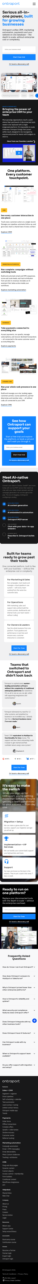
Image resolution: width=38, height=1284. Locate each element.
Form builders (7, 1177)
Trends (4, 1113)
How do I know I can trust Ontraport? (19, 967)
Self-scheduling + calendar (11, 1099)
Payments (6, 1118)
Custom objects (8, 1171)
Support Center (7, 1229)
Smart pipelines (7, 1096)
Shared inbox (7, 1193)
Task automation (8, 1102)
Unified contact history (10, 1108)
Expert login (6, 1256)
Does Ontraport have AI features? (19, 1033)
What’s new (6, 1226)
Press (4, 1209)
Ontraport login (7, 1259)
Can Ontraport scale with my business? (19, 1043)
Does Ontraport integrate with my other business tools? (19, 1023)
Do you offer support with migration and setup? (19, 1066)
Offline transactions (9, 1124)
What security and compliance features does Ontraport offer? (19, 1011)
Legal (4, 1218)
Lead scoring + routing (10, 1105)
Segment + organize (9, 1094)
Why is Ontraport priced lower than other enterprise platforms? (19, 988)
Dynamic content (8, 1168)
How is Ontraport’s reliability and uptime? (19, 1000)
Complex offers (7, 1127)
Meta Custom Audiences (11, 1155)
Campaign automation (10, 1146)
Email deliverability (9, 1152)
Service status (7, 1215)
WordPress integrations (10, 1182)
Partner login (6, 1253)
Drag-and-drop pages (10, 1165)
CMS (4, 1162)
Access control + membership (12, 1174)
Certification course (9, 1242)
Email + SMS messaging (10, 1149)
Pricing (4, 1207)
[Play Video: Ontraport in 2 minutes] (19, 153)
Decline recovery (8, 1133)
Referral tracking (8, 1138)
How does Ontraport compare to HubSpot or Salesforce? (19, 977)
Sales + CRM (7, 1090)
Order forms (6, 1121)
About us (5, 1204)
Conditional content (9, 1179)
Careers (5, 1212)
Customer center (8, 1135)
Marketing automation (11, 1143)
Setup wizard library (9, 1231)
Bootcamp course (8, 1239)
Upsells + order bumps (10, 1130)
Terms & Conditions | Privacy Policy (15, 1274)
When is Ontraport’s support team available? (19, 1054)
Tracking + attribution (9, 1157)
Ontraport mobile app (10, 1110)
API (3, 1185)
